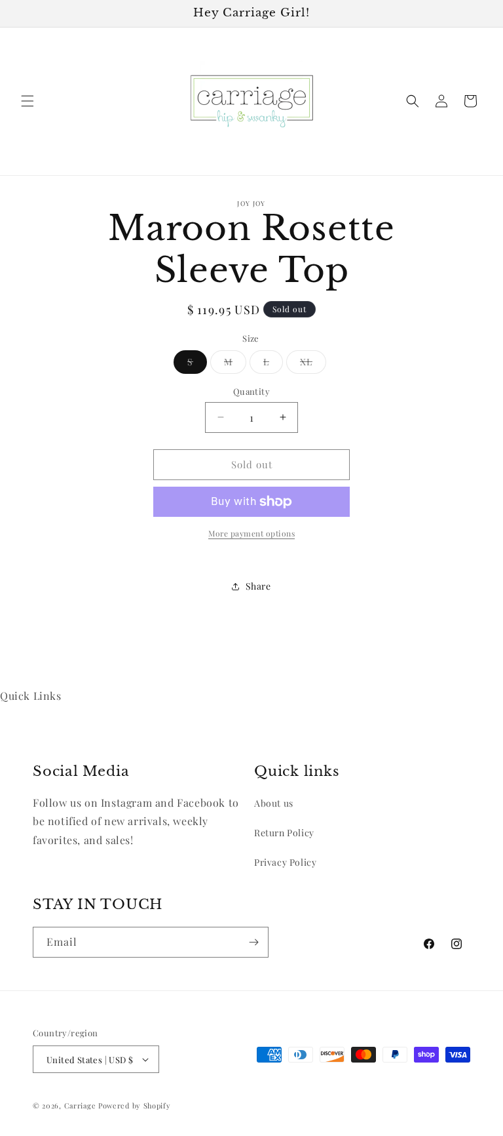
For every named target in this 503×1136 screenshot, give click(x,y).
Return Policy (284, 832)
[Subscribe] (253, 942)
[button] (27, 101)
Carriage (80, 1105)
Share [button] (258, 586)
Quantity (251, 391)
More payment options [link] (251, 533)
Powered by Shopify (134, 1105)
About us (273, 803)
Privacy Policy (285, 862)
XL (313, 364)
